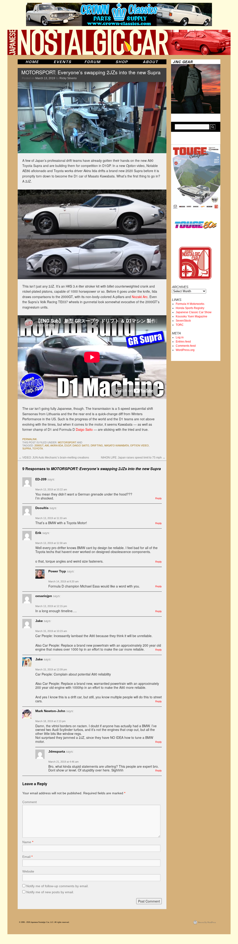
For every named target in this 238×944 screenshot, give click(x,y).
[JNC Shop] (122, 61)
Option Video (139, 445)
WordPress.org (185, 350)
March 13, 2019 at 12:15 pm (51, 606)
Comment (29, 802)
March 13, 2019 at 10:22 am (51, 489)
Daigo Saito (84, 429)
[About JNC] (151, 61)
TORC (180, 324)
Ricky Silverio (68, 78)
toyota (37, 448)
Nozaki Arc (140, 296)
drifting (97, 445)
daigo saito (81, 445)
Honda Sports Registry (190, 308)
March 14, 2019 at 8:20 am (63, 581)
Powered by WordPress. (207, 922)
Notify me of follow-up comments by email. (57, 886)
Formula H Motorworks (190, 304)
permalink (29, 439)
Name (27, 842)
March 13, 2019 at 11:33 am (51, 518)
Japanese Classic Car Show (194, 312)
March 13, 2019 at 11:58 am (51, 543)
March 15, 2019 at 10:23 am (51, 631)
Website (28, 871)
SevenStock (183, 320)
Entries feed (183, 341)
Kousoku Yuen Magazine (191, 316)
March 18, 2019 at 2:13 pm (50, 721)
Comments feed (186, 345)
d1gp (67, 445)
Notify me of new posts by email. (50, 892)
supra (26, 448)
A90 (47, 445)
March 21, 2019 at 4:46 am (63, 761)
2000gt (38, 445)
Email (27, 857)
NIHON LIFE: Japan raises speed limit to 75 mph (133, 457)
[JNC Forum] (93, 61)
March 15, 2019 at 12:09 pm (51, 669)
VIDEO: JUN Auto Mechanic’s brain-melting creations (54, 457)
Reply (158, 498)
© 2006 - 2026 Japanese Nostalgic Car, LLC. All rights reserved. (44, 922)
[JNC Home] (32, 61)
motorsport (67, 442)
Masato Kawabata (116, 445)
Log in (180, 337)
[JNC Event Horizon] (62, 61)
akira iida (56, 445)
